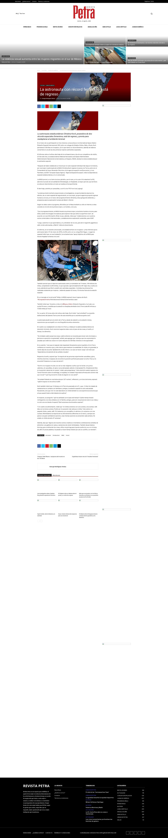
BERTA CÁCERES (5, 56)
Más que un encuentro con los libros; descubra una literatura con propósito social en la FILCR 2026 (88, 495)
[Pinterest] (47, 106)
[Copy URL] (59, 106)
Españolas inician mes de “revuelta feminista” (85, 456)
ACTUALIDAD (90, 810)
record (67, 435)
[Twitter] (144, 14)
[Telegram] (55, 106)
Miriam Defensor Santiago (94, 802)
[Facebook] (135, 14)
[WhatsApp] (51, 106)
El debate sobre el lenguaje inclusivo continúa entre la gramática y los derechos (88, 515)
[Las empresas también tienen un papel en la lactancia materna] (105, 38)
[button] (151, 14)
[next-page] (41, 521)
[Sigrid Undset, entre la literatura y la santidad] (46, 506)
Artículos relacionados (44, 475)
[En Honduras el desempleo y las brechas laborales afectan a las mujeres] (147, 38)
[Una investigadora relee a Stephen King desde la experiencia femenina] (46, 485)
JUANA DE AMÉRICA (53, 70)
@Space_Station (68, 304)
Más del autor (56, 475)
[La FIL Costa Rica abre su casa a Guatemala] (105, 55)
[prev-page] (38, 521)
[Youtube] (148, 14)
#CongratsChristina (44, 299)
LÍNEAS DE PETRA (91, 790)
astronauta (48, 435)
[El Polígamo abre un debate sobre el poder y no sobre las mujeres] (67, 485)
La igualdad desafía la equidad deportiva (100, 797)
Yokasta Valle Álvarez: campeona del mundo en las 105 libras (51, 457)
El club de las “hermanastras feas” (97, 792)
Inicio (38, 70)
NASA (63, 435)
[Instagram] (138, 14)
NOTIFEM (88, 800)
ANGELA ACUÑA (89, 42)
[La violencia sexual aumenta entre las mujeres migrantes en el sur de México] (42, 46)
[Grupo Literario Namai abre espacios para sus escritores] (67, 506)
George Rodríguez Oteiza (48, 98)
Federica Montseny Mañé (94, 807)
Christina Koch (56, 435)
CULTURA (44, 70)
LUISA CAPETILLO (132, 40)
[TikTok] (141, 14)
